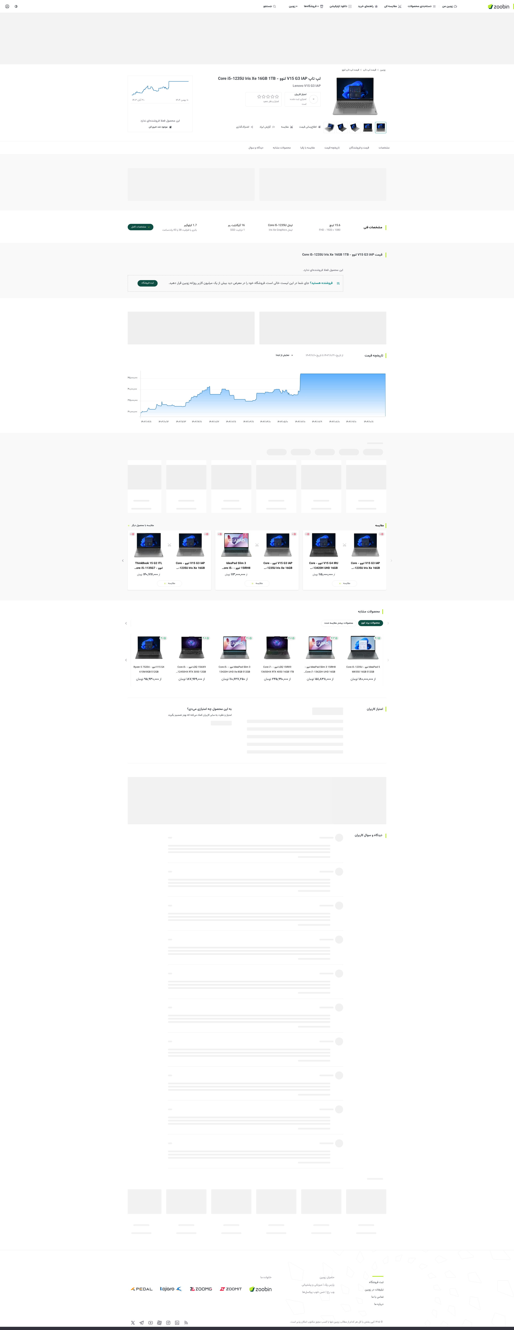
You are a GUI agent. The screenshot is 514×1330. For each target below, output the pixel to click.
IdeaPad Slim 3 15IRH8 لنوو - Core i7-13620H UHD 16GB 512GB (320, 669)
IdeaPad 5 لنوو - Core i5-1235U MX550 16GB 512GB (363, 669)
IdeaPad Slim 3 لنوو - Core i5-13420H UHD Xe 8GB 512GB (234, 669)
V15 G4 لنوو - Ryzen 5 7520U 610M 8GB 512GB (149, 669)
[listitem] (344, 560)
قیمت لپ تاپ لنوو (350, 70)
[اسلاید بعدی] (123, 560)
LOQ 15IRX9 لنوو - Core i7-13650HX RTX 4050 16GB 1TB (277, 669)
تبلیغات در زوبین (374, 1289)
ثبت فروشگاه (376, 1282)
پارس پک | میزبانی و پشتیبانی (318, 1285)
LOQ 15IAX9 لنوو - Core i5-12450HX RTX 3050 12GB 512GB (191, 669)
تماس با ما (377, 1297)
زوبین (383, 70)
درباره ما (378, 1304)
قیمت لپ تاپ (369, 70)
